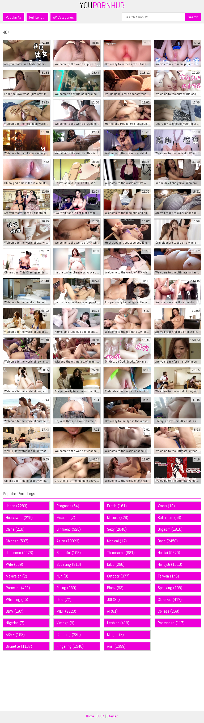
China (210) (15, 529)
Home (90, 716)
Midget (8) (115, 634)
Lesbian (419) (118, 623)
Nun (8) (62, 576)
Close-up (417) (170, 599)
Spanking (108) (170, 588)
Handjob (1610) (170, 564)
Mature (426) (117, 517)
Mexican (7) (66, 517)
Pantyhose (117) (171, 623)
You (102, 5)
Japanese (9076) (19, 552)
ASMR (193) (15, 634)
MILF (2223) (66, 611)
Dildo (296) (116, 564)
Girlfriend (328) (69, 529)
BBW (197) (14, 611)
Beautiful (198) (69, 552)
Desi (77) (64, 599)
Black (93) (115, 588)
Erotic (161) (117, 506)
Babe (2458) (168, 541)
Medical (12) (117, 541)
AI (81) (112, 611)
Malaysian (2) (16, 576)
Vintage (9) (65, 623)
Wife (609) (14, 564)
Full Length (37, 17)
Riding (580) (66, 588)
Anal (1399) (116, 646)
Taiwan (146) (168, 576)
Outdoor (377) (118, 576)
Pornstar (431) (18, 588)
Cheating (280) (69, 634)
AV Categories (63, 17)
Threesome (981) (121, 552)
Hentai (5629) (169, 552)
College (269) (168, 611)
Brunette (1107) (19, 646)
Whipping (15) (17, 599)
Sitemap (112, 716)
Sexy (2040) (117, 529)
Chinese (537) (17, 541)
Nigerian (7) (15, 623)
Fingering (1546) (70, 646)
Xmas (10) (166, 506)
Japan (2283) (16, 506)
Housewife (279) (19, 517)
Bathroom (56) (169, 517)
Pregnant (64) (68, 506)
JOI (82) (113, 599)
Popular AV (14, 17)
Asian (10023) (68, 541)
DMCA (100, 716)
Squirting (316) (69, 564)
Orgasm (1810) (170, 529)
